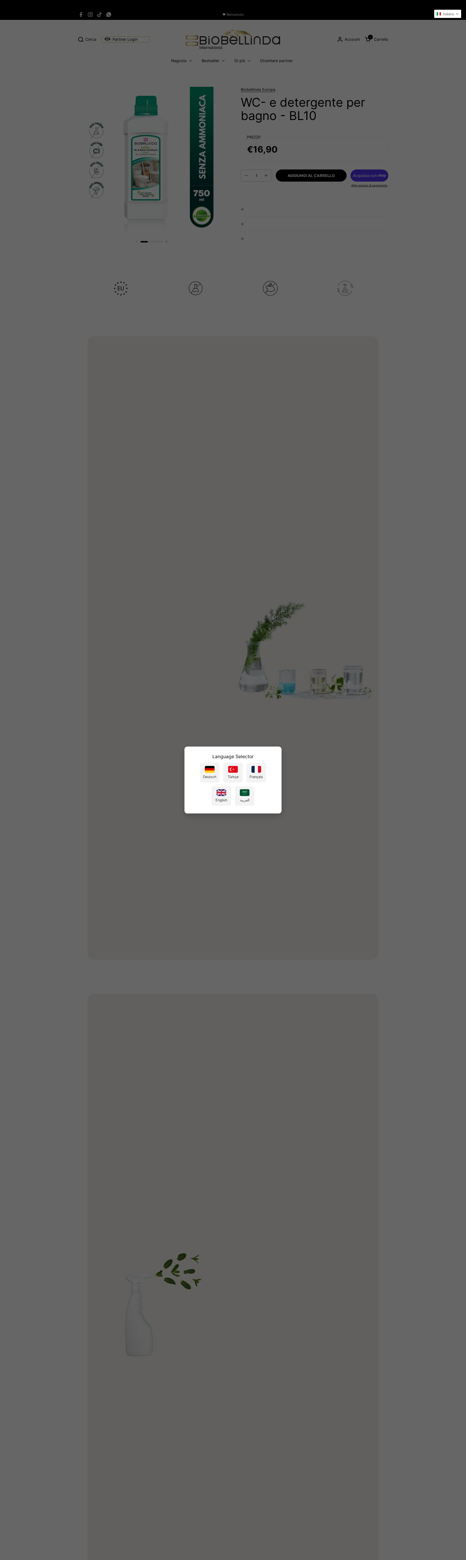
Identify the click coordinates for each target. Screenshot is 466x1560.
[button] (447, 14)
